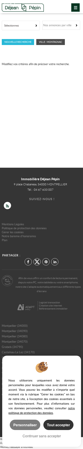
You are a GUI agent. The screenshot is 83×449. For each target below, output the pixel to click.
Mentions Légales (13, 224)
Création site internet (50, 305)
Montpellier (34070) (15, 341)
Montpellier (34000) (15, 325)
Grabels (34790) (12, 347)
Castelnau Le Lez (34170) (18, 352)
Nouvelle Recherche (17, 42)
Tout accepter (58, 424)
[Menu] (75, 7)
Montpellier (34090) (15, 331)
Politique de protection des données (24, 228)
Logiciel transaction (49, 302)
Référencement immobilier (53, 308)
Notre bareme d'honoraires (19, 236)
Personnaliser (25, 424)
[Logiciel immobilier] (26, 305)
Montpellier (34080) (15, 336)
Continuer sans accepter (42, 435)
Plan (4, 240)
